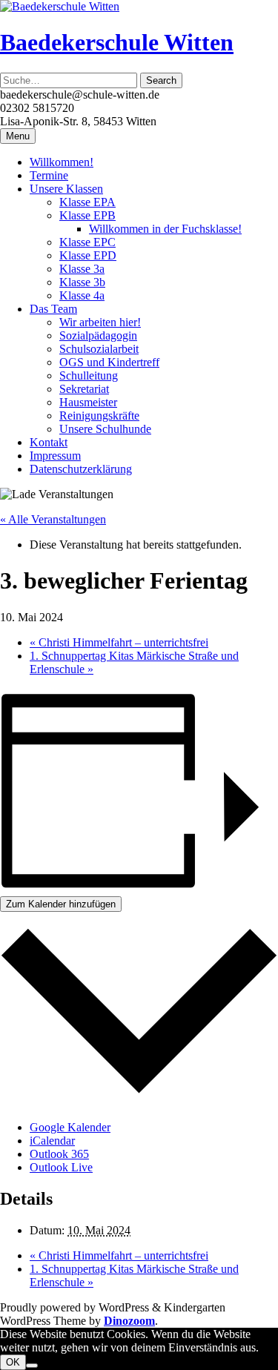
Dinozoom (129, 1320)
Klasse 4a (82, 295)
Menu (18, 136)
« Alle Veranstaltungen (53, 519)
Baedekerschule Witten (117, 42)
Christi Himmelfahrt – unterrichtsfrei (119, 642)
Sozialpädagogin (98, 335)
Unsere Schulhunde (105, 429)
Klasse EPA (87, 202)
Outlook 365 (59, 1154)
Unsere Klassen (66, 188)
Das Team (53, 308)
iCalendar (52, 1140)
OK (13, 1362)
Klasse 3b (82, 282)
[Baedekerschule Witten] (59, 6)
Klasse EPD (87, 255)
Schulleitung (88, 375)
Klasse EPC (87, 242)
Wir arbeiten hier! (100, 322)
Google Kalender (70, 1127)
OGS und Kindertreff (109, 362)
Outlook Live (61, 1167)
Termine (49, 175)
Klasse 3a (82, 268)
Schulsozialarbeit (99, 348)
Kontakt (48, 442)
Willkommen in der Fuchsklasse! (165, 228)
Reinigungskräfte (99, 415)
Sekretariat (84, 389)
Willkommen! (61, 162)
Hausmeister (88, 402)
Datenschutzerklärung (81, 469)
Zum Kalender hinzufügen (61, 904)
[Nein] (32, 1365)
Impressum (55, 455)
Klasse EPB (87, 215)
